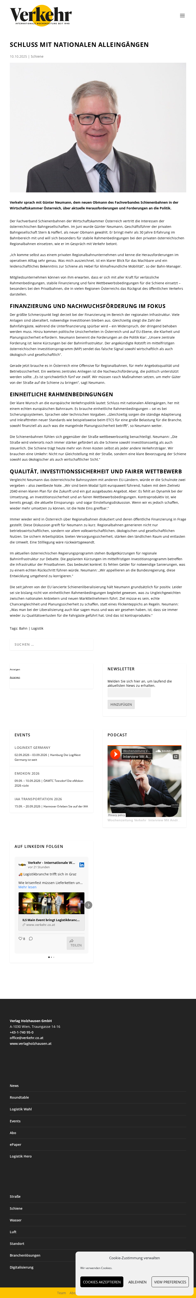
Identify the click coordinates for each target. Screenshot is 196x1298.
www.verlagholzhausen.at (31, 1043)
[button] (14, 905)
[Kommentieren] (29, 943)
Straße (15, 1196)
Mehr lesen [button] (27, 887)
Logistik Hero (21, 1156)
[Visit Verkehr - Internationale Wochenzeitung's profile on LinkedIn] (23, 865)
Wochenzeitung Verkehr (127, 820)
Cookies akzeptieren (102, 1282)
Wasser (16, 1220)
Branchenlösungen (25, 1255)
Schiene (37, 56)
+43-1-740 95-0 (21, 1032)
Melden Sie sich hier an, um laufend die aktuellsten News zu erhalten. (140, 683)
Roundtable (19, 1097)
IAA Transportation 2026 (38, 799)
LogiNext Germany (32, 747)
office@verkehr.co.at (27, 1037)
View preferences (170, 1282)
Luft (13, 1232)
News (14, 1085)
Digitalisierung (21, 1267)
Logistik (37, 628)
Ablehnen (137, 1282)
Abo (13, 1132)
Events (15, 1121)
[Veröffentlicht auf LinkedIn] (82, 865)
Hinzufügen (121, 704)
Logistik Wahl (21, 1109)
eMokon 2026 (27, 773)
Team (61, 1293)
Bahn (23, 628)
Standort (17, 1243)
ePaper (15, 1144)
